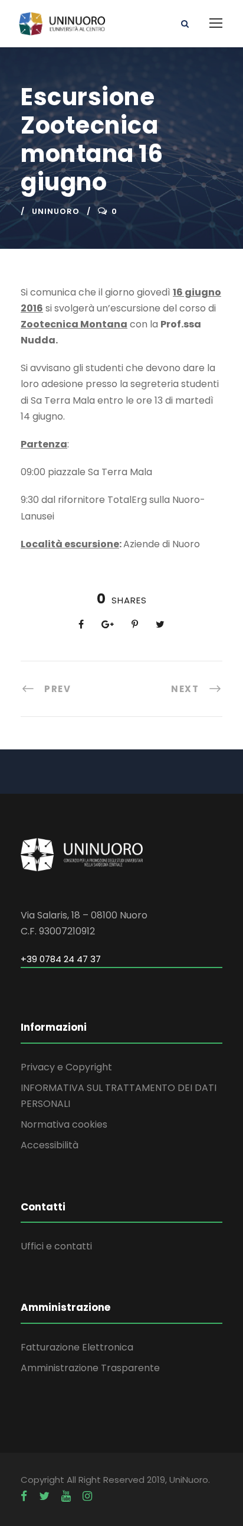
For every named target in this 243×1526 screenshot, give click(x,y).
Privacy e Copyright (66, 1067)
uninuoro (56, 211)
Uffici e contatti (56, 1246)
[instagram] (87, 1496)
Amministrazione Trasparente (90, 1368)
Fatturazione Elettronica (77, 1347)
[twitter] (44, 1496)
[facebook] (24, 1496)
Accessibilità (49, 1145)
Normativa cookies (64, 1124)
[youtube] (66, 1496)
